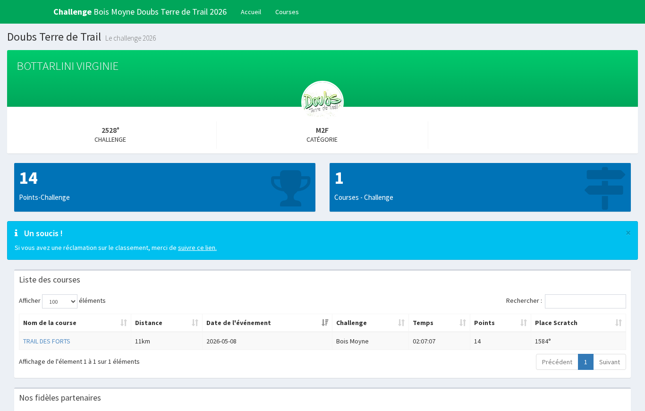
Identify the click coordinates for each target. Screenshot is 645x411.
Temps (423, 322)
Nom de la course (49, 322)
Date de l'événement (238, 322)
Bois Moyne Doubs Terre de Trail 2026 (140, 11)
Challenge (351, 322)
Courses (287, 12)
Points (484, 322)
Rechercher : (524, 300)
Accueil (251, 12)
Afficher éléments (62, 300)
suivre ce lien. (197, 247)
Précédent (557, 362)
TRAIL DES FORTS (46, 341)
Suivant (609, 362)
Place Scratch (556, 322)
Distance (148, 322)
